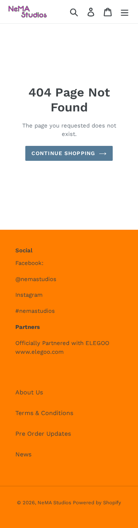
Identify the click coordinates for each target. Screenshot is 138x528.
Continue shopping (63, 153)
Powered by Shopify (97, 502)
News (23, 454)
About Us (29, 392)
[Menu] (124, 11)
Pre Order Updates (43, 433)
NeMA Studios (55, 502)
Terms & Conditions (44, 413)
